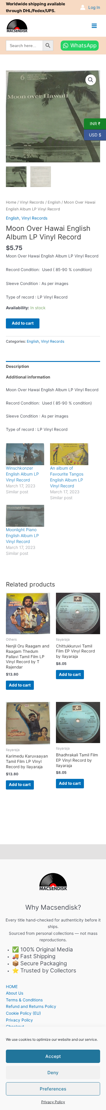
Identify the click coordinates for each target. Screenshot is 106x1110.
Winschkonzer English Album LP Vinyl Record (22, 473)
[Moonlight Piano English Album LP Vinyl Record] (25, 516)
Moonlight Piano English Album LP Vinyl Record (22, 535)
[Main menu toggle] (94, 25)
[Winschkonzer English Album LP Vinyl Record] (25, 454)
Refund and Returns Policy (31, 1006)
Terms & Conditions (24, 1000)
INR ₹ (92, 123)
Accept (53, 1056)
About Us (14, 993)
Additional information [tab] (28, 377)
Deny (53, 1072)
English (54, 202)
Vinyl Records (32, 202)
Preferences (53, 1089)
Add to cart (23, 323)
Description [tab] (17, 366)
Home (11, 202)
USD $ (92, 134)
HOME (12, 986)
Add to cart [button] (20, 685)
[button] (90, 80)
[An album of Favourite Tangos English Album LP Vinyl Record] (69, 454)
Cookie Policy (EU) (23, 1013)
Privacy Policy (53, 1102)
